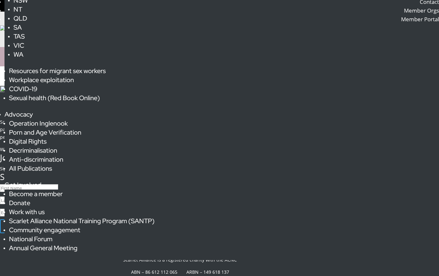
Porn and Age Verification (45, 132)
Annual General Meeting (43, 248)
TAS (19, 36)
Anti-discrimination (36, 159)
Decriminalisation (33, 150)
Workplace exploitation (41, 80)
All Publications (30, 168)
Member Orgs (421, 10)
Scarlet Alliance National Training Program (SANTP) (82, 221)
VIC (18, 45)
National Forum (30, 239)
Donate (19, 203)
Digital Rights (28, 141)
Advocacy (18, 114)
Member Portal (420, 19)
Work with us (27, 212)
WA (18, 54)
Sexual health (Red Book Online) (54, 98)
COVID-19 (23, 89)
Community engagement (44, 230)
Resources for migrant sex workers (57, 71)
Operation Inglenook (38, 123)
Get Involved (22, 185)
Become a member (36, 194)
